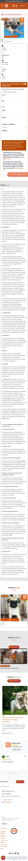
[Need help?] (3, 858)
